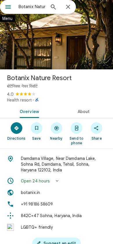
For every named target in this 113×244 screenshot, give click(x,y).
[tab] (28, 111)
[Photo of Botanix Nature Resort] (56, 34)
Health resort (19, 100)
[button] (56, 181)
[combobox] (32, 6)
